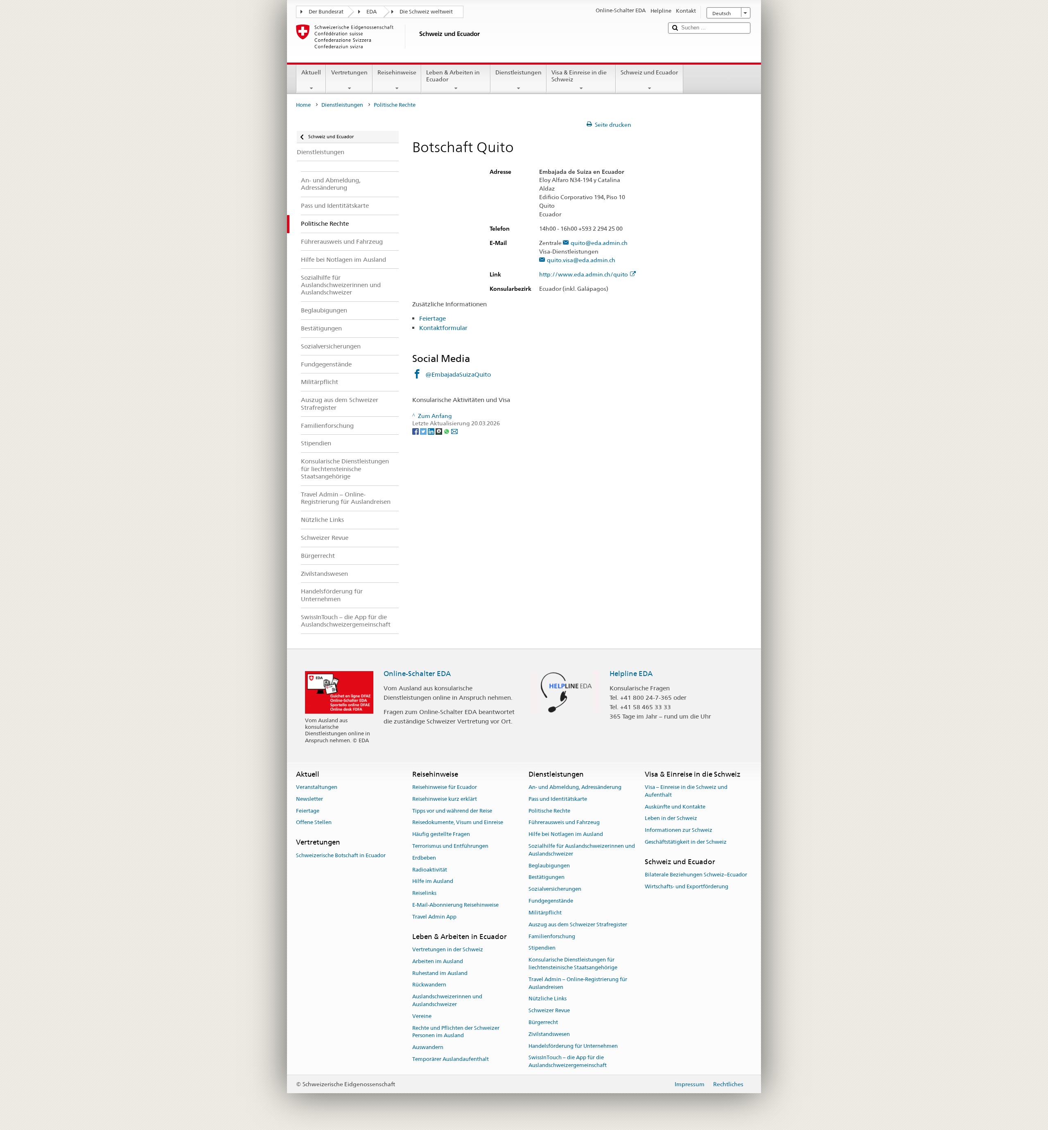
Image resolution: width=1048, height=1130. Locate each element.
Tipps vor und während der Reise (452, 811)
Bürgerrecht (543, 1022)
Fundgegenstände (551, 901)
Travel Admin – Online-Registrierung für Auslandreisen (578, 983)
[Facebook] (416, 431)
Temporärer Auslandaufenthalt (450, 1059)
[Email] (454, 431)
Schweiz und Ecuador (649, 72)
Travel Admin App (434, 917)
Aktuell (311, 72)
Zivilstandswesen (549, 1034)
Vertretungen (349, 72)
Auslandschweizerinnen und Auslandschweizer (447, 1001)
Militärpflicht (545, 913)
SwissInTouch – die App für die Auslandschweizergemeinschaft (568, 1062)
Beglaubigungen (549, 866)
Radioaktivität (429, 870)
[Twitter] (424, 431)
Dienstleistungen (518, 72)
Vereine (421, 1016)
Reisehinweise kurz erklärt (444, 799)
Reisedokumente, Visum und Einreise (457, 823)
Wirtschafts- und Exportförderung (686, 886)
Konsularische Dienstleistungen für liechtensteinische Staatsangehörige (573, 963)
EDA (371, 12)
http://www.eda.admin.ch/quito (583, 275)
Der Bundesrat (326, 12)
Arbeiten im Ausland (437, 961)
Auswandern (427, 1048)
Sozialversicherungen (555, 889)
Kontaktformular (443, 328)
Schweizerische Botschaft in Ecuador (341, 855)
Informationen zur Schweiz (678, 830)
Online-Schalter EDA (417, 673)
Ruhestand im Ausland (440, 973)
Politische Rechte (549, 811)
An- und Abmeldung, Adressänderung (575, 787)
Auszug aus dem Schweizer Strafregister (578, 924)
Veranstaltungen (316, 787)
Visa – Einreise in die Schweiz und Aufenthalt (686, 791)
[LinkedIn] (432, 431)
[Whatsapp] (447, 431)
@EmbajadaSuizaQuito (458, 374)
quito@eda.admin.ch (599, 243)
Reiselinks (424, 893)
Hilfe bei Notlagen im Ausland (566, 834)
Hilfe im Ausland (432, 881)
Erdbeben (424, 858)
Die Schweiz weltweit (426, 12)
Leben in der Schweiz (671, 818)
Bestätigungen (547, 877)
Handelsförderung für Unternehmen (573, 1046)
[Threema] (439, 431)
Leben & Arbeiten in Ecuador (453, 76)
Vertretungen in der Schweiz (447, 949)
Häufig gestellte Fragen (441, 834)
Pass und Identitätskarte (558, 799)
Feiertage (432, 318)
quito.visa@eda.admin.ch (581, 260)
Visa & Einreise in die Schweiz (579, 76)
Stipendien (542, 948)
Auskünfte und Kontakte (675, 807)
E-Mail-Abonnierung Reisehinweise (455, 905)
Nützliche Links (548, 999)
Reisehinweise (396, 72)
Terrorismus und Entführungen (450, 846)
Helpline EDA (631, 673)
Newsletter (309, 799)
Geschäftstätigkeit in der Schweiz (686, 842)
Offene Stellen (314, 823)
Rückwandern (429, 985)
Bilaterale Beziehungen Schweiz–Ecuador (696, 875)
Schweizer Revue (549, 1010)
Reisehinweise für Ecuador (444, 787)
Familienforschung (552, 936)
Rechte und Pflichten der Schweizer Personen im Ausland (455, 1032)
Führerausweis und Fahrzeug (564, 823)
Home (303, 105)
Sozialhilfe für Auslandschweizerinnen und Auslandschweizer (582, 850)
